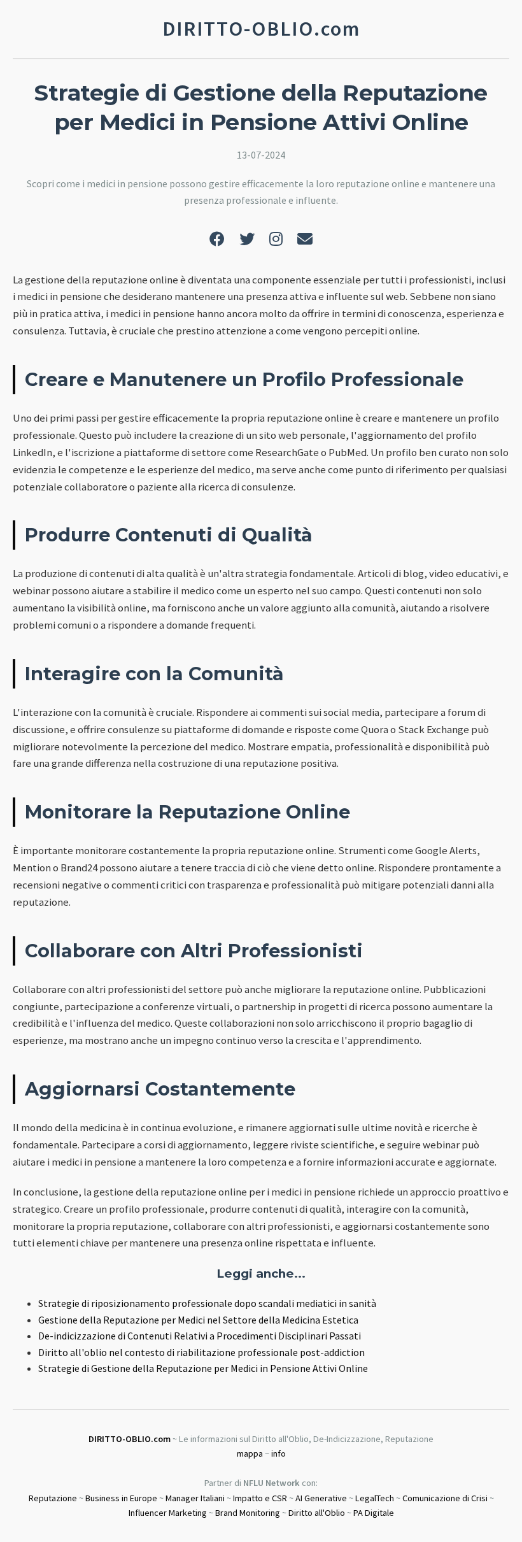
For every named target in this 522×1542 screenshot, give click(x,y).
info (278, 1453)
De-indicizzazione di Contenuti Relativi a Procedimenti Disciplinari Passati (199, 1335)
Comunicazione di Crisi (445, 1498)
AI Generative (321, 1498)
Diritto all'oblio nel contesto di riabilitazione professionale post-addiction (201, 1352)
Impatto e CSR (260, 1498)
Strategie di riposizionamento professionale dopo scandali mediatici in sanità (207, 1303)
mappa (250, 1453)
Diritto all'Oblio (316, 1512)
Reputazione (53, 1498)
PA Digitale (373, 1512)
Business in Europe (121, 1498)
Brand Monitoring (247, 1512)
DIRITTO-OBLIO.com (129, 1439)
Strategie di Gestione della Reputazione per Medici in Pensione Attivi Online (203, 1368)
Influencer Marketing (168, 1512)
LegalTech (374, 1498)
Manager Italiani (195, 1498)
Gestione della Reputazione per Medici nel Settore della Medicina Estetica (198, 1319)
